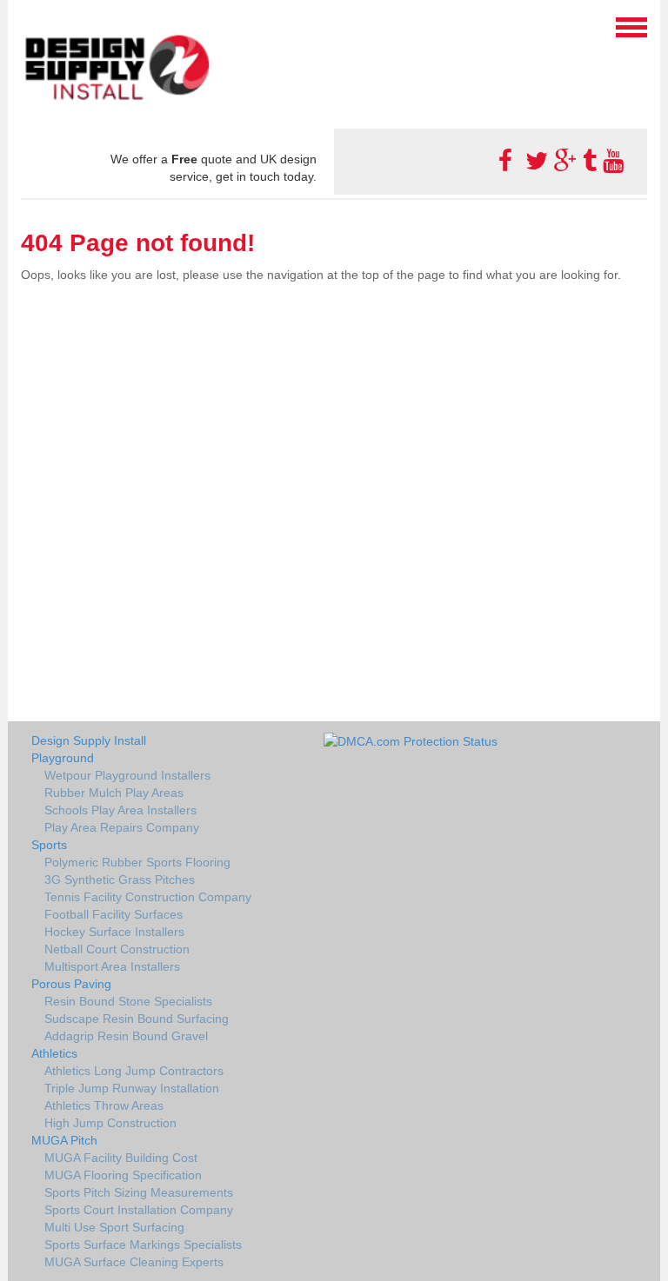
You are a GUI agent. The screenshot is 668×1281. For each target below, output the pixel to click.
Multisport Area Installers (112, 966)
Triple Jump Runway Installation (131, 1088)
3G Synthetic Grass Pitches (119, 879)
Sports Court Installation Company (138, 1210)
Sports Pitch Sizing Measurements (138, 1192)
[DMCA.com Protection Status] (411, 740)
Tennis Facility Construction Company (147, 897)
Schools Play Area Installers (120, 810)
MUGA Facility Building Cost (120, 1158)
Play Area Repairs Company (121, 827)
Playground (62, 758)
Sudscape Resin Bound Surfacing (136, 1018)
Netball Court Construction (117, 949)
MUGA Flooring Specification (123, 1175)
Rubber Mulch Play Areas (114, 793)
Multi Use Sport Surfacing (114, 1227)
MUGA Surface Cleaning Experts (134, 1262)
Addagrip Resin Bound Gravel (126, 1036)
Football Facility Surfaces (113, 914)
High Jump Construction (110, 1123)
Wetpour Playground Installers (127, 775)
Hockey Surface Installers (114, 932)
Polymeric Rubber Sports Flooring (137, 862)
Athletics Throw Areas (104, 1105)
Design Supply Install (88, 740)
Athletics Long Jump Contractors (134, 1071)
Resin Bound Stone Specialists (128, 1001)
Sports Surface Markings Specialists (143, 1244)
